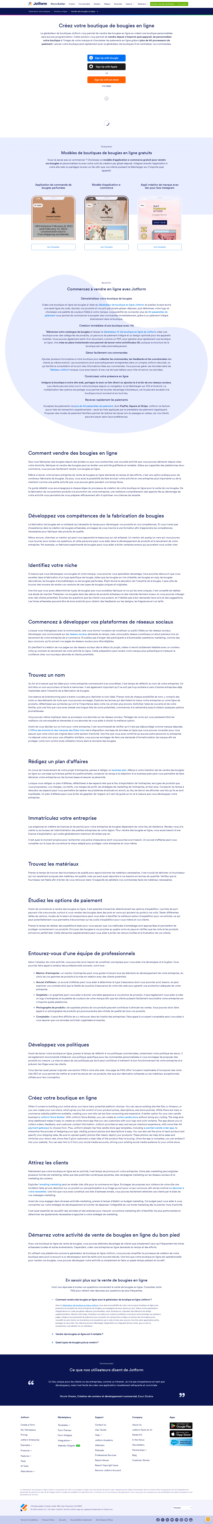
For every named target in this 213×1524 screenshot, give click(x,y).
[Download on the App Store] (181, 1434)
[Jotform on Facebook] (158, 1520)
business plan (119, 770)
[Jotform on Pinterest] (181, 1520)
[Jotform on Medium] (172, 1520)
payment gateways (38, 1127)
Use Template (53, 247)
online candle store (127, 1117)
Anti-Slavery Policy (104, 1520)
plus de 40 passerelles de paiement (93, 406)
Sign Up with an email (106, 79)
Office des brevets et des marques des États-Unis (57, 730)
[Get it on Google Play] (181, 1425)
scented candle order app (160, 1127)
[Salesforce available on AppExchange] (181, 1442)
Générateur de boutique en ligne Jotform (121, 304)
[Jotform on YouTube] (186, 1520)
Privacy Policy (48, 1520)
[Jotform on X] (162, 1520)
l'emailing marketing (50, 1184)
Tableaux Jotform (59, 369)
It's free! (106, 86)
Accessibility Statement (81, 1520)
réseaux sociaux (78, 634)
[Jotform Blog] (176, 1520)
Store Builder (58, 3)
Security (62, 1520)
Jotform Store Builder (53, 1117)
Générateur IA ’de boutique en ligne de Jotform (130, 331)
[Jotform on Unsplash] (191, 1520)
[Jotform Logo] (38, 4)
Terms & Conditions (29, 1520)
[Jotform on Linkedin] (167, 1520)
